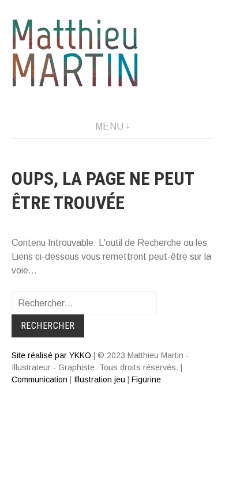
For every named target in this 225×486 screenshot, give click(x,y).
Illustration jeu (99, 379)
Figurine (146, 379)
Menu (109, 126)
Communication (40, 379)
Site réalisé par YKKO (51, 355)
